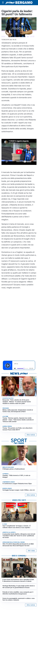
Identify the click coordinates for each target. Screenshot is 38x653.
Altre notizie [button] (31, 435)
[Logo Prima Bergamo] (19, 2)
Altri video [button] (31, 551)
